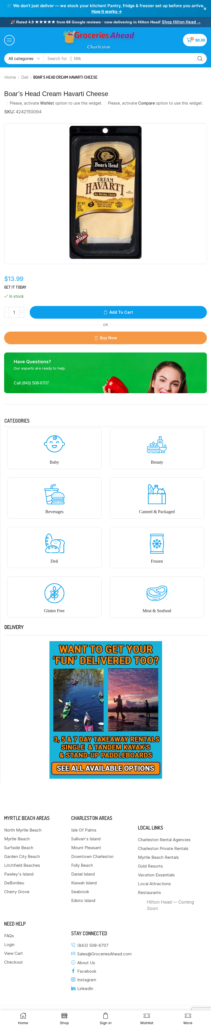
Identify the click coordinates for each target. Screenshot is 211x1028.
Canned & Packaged (157, 511)
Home (10, 77)
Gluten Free (54, 610)
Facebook (86, 971)
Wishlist (47, 103)
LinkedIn (85, 988)
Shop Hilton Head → (181, 22)
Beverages (54, 511)
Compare (146, 103)
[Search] (200, 58)
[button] (9, 40)
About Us (86, 962)
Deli (24, 77)
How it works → (106, 11)
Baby (54, 462)
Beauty (157, 462)
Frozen (157, 561)
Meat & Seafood (157, 610)
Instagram (86, 979)
